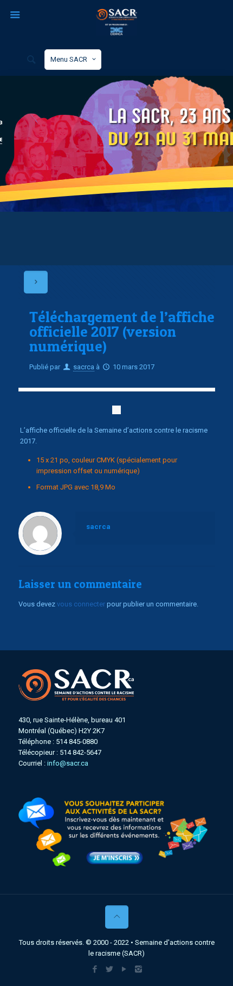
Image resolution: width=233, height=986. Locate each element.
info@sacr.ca (67, 763)
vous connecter (81, 604)
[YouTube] (124, 969)
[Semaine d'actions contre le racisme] (116, 21)
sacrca (83, 367)
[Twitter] (109, 969)
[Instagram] (138, 969)
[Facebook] (94, 969)
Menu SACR (68, 59)
